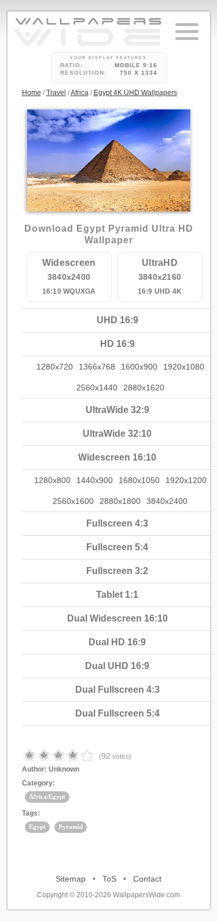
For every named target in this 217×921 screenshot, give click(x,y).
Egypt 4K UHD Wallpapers (135, 93)
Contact (147, 878)
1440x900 (94, 480)
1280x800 (52, 480)
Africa (80, 93)
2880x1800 (120, 501)
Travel (56, 93)
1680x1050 (139, 480)
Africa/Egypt (47, 796)
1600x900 (139, 366)
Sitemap (71, 878)
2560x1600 (73, 501)
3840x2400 (166, 501)
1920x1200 (186, 480)
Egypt (37, 826)
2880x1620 (143, 387)
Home (31, 93)
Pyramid (70, 826)
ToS (109, 878)
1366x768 (97, 366)
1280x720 (54, 366)
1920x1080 (183, 366)
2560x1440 (96, 387)
